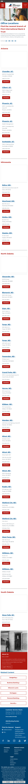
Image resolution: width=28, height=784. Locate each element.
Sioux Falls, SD (8, 615)
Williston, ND (7, 553)
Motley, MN (6, 217)
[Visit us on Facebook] (3, 740)
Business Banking (13, 682)
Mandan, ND (7, 420)
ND (12, 40)
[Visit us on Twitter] (25, 740)
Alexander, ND (8, 277)
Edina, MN (6, 185)
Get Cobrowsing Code (20, 737)
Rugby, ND (6, 487)
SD (15, 40)
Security (13, 703)
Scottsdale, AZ (8, 142)
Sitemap (12, 764)
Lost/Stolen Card (19, 731)
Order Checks (18, 735)
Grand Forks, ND (9, 372)
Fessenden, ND (8, 356)
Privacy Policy (20, 779)
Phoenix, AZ (7, 103)
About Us (6, 749)
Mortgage (13, 693)
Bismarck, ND (7, 292)
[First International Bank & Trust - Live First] (14, 5)
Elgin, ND (6, 308)
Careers (5, 751)
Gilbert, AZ (6, 87)
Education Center (19, 729)
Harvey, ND (6, 388)
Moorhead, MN (8, 201)
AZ (6, 40)
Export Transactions (19, 733)
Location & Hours (7, 729)
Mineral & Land (13, 688)
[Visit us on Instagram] (14, 740)
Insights (16, 753)
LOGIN (25, 4)
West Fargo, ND (8, 537)
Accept (8, 782)
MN (9, 40)
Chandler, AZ (7, 71)
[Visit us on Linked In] (9, 740)
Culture (16, 751)
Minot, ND (6, 436)
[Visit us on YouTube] (20, 740)
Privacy (11, 760)
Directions (6, 81)
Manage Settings (20, 782)
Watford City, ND (9, 503)
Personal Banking (13, 698)
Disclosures (12, 762)
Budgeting (13, 677)
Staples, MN (7, 233)
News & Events (17, 749)
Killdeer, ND (7, 404)
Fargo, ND (6, 324)
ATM (4, 732)
